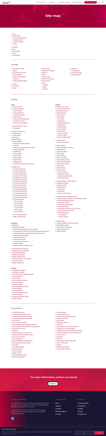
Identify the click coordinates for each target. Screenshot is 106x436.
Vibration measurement (19, 237)
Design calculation (17, 298)
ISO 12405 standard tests (20, 191)
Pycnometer (59, 336)
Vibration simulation (17, 294)
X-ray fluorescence (61, 312)
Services (52, 2)
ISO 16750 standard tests (20, 195)
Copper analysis (62, 127)
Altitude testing (17, 161)
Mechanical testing (17, 141)
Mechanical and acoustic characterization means (69, 330)
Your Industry (40, 2)
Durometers (15, 345)
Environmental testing (18, 108)
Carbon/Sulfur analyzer (18, 312)
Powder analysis (60, 140)
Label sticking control (63, 178)
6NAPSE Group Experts (18, 357)
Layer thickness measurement (64, 227)
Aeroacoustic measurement (20, 241)
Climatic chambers (17, 351)
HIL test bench (16, 320)
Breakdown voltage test (18, 254)
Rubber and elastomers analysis (64, 147)
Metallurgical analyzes (62, 111)
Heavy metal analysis (63, 212)
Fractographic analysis (63, 174)
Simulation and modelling (19, 270)
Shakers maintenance (18, 263)
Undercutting (15, 86)
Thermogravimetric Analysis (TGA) (21, 314)
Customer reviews (18, 40)
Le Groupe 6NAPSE (83, 403)
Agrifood (14, 70)
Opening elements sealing (20, 81)
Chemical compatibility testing (21, 119)
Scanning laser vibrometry (63, 349)
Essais (57, 403)
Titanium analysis (62, 135)
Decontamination (60, 231)
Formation (58, 414)
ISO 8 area (59, 338)
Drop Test (15, 145)
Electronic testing (16, 139)
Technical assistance (17, 260)
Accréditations (81, 406)
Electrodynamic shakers (62, 347)
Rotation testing (17, 157)
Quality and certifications (19, 38)
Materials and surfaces (62, 106)
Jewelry (45, 87)
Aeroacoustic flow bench (18, 328)
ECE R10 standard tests (19, 173)
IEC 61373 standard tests (20, 181)
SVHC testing (61, 189)
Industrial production (76, 72)
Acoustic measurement (19, 239)
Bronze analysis (62, 129)
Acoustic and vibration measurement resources (68, 332)
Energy (43, 74)
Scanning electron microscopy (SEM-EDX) (67, 326)
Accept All (99, 433)
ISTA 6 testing (18, 209)
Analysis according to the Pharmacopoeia (67, 223)
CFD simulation (16, 278)
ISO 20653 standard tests (20, 197)
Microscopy (59, 324)
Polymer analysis (60, 145)
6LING (15, 44)
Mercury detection (63, 216)
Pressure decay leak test (18, 131)
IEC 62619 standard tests (20, 183)
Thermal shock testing (19, 115)
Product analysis (60, 115)
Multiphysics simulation (18, 272)
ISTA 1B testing (19, 203)
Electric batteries (17, 74)
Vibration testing (16, 133)
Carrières (80, 411)
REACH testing (61, 187)
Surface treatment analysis (63, 161)
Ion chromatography (17, 339)
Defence (14, 88)
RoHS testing (61, 191)
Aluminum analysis (63, 133)
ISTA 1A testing (19, 201)
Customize (79, 433)
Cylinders (58, 345)
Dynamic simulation (17, 284)
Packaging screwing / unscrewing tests (23, 163)
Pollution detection (61, 181)
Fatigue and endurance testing (21, 143)
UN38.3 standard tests (19, 216)
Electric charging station (19, 76)
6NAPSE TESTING (18, 42)
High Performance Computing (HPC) (22, 332)
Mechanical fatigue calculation (20, 286)
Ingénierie (58, 406)
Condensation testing (19, 121)
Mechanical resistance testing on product (24, 147)
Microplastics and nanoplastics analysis (66, 196)
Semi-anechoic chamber (18, 336)
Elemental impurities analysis (65, 204)
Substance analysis (61, 185)
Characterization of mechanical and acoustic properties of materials (31, 231)
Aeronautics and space (18, 68)
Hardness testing (60, 168)
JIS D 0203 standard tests (20, 214)
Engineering (15, 225)
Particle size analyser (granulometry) (66, 316)
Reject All (89, 433)
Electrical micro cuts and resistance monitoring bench (26, 326)
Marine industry (46, 81)
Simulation (58, 408)
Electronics (16, 79)
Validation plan (16, 167)
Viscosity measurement (62, 229)
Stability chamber (16, 353)
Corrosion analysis (62, 172)
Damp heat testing (18, 113)
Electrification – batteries (48, 70)
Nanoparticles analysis (62, 183)
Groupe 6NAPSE (76, 2)
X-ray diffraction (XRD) (18, 347)
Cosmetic (14, 84)
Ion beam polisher (61, 334)
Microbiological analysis (62, 225)
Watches (45, 89)
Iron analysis (61, 119)
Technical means (64, 2)
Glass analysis (60, 153)
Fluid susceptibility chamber (19, 355)
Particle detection (71, 181)
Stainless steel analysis (64, 123)
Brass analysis (61, 131)
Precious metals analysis (64, 137)
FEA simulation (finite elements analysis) (22, 274)
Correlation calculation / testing (20, 296)
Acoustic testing (16, 135)
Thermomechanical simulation (20, 292)
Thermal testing (17, 111)
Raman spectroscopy (62, 342)
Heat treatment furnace (62, 314)
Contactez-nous (81, 414)
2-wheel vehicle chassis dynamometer (22, 318)
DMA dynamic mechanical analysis (21, 343)
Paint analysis (60, 165)
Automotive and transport (19, 72)
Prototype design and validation (20, 250)
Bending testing (17, 153)
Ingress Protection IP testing (19, 126)
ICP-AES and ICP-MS (62, 318)
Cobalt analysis (62, 125)
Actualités (80, 408)
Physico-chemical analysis (63, 108)
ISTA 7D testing (19, 211)
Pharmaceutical (75, 70)
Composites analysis (61, 151)
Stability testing (60, 221)
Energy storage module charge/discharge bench (24, 324)
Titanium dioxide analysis (64, 193)
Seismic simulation (17, 288)
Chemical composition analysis (66, 200)
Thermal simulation (17, 290)
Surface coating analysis (62, 159)
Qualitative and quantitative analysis (76, 198)
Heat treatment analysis (62, 163)
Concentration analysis (64, 202)
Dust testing (16, 128)
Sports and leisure (76, 74)
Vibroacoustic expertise (18, 227)
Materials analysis (61, 113)
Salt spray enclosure (17, 349)
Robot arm (15, 330)
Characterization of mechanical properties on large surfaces (29, 233)
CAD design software (62, 322)
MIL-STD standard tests (19, 171)
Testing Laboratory (17, 106)
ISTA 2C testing (19, 205)
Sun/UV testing (17, 117)
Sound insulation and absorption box (23, 245)
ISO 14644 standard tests (20, 193)
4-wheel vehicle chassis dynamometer (22, 316)
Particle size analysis (63, 142)
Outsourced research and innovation (21, 258)
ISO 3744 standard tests (19, 185)
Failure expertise (60, 170)
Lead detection (63, 214)
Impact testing (17, 159)
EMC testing (15, 137)
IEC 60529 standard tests (20, 177)
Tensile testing (17, 151)
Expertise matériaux (61, 411)
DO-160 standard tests (19, 169)
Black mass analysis (61, 157)
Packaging (74, 68)
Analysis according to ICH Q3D (66, 210)
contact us (53, 384)
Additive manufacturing (48, 79)
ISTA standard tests (18, 199)
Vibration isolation (18, 243)
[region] (53, 431)
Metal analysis (60, 117)
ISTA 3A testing (19, 207)
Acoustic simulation (17, 276)
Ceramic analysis (60, 155)
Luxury (43, 83)
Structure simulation (17, 282)
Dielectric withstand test (18, 256)
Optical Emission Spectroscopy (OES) (66, 340)
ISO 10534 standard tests (20, 189)
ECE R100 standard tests (20, 175)
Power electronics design (18, 252)
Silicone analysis (60, 149)
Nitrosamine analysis (63, 206)
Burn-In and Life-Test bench (19, 322)
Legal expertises (46, 76)
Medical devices (46, 68)
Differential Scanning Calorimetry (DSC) (22, 334)
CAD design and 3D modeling (20, 248)
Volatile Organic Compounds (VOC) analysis (69, 208)
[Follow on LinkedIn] (12, 418)
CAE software (60, 320)
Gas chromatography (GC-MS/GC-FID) (22, 341)
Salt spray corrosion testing (20, 123)
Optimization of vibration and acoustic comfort (25, 229)
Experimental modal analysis (20, 235)
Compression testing (18, 149)
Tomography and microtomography (65, 328)
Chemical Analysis (61, 198)
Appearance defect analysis (65, 176)
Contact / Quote (90, 2)
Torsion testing (17, 155)
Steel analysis (61, 121)
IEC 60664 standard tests (20, 179)
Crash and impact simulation (19, 280)
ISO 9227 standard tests (19, 187)
